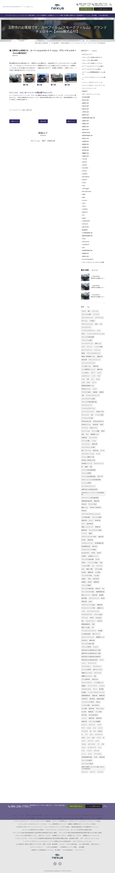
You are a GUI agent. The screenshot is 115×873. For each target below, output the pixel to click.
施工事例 (101, 689)
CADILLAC (85, 224)
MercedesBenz (95, 705)
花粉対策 (95, 392)
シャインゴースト (86, 444)
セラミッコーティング (87, 350)
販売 (89, 311)
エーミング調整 (95, 431)
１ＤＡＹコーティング (94, 598)
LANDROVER (86, 221)
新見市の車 (85, 138)
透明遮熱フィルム (100, 637)
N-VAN (95, 757)
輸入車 (102, 598)
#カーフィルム (35, 141)
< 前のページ (15, 121)
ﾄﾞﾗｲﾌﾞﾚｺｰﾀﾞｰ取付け (86, 392)
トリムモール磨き (86, 565)
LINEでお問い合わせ (86, 9)
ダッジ (83, 523)
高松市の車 (101, 757)
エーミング (89, 346)
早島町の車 (97, 527)
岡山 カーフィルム (86, 450)
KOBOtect (84, 510)
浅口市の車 (85, 227)
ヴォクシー (84, 724)
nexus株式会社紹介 (86, 634)
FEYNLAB (84, 504)
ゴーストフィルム (86, 431)
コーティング (97, 350)
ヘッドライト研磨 (98, 346)
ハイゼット (89, 750)
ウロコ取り (96, 575)
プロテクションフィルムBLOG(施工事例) (91, 479)
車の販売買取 (86, 97)
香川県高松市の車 (86, 546)
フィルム (94, 440)
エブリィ (84, 741)
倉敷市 (86, 466)
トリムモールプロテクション (88, 408)
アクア (83, 728)
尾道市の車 (85, 256)
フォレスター (100, 772)
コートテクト (96, 314)
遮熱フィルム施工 (86, 627)
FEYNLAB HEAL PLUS (98, 421)
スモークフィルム (99, 317)
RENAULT (85, 212)
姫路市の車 (92, 640)
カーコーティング (92, 663)
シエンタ (89, 728)
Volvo (84, 203)
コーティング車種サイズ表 (88, 457)
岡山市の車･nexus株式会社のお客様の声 (91, 656)
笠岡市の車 (84, 721)
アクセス (84, 311)
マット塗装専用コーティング (88, 369)
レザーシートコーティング (88, 637)
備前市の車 (85, 115)
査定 (95, 676)
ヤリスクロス (85, 731)
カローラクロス (91, 744)
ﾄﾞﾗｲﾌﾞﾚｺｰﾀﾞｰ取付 (92, 504)
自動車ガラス (100, 608)
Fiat (83, 215)
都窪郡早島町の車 (87, 135)
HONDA (84, 165)
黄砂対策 (101, 392)
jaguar (84, 218)
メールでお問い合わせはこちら (103, 9)
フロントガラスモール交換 (95, 530)
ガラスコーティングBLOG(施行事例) (90, 497)
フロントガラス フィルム (88, 453)
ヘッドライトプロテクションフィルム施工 (93, 78)
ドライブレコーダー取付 (87, 418)
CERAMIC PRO (100, 411)
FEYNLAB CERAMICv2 (95, 507)
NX (90, 731)
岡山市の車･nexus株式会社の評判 (89, 660)
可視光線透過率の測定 (87, 757)
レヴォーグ (92, 772)
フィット (84, 754)
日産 (88, 379)
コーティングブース (92, 685)
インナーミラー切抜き (93, 562)
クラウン (99, 737)
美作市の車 (85, 129)
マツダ (98, 376)
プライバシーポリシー (87, 682)
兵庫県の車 (85, 147)
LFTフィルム (84, 320)
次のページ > (71, 121)
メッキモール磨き (86, 705)
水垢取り (84, 579)
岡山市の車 (85, 100)
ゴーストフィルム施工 (87, 340)
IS (82, 734)
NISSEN (92, 617)
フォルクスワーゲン (86, 327)
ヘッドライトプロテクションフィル (96, 692)
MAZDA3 (100, 731)
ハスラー (97, 741)
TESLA (84, 206)
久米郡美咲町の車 (87, 233)
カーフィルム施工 (86, 440)
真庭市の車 (85, 126)
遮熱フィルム (98, 343)
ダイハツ (93, 372)
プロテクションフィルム (87, 324)
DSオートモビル (100, 708)
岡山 (91, 466)
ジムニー (84, 747)
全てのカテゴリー (87, 54)
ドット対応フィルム (86, 366)
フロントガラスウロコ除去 (88, 591)
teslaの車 (84, 711)
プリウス (102, 450)
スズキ (83, 382)
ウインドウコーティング (89, 88)
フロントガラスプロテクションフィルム (91, 514)
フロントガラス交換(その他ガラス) (92, 57)
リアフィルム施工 (98, 614)
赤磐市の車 (85, 123)
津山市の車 (85, 106)
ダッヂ (83, 346)
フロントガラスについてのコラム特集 (93, 262)
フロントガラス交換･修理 (87, 559)
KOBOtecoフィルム (86, 424)
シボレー (99, 372)
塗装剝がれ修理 (100, 698)
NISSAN (84, 162)
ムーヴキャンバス (92, 747)
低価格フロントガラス (87, 673)
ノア (98, 744)
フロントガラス (97, 673)
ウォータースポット (86, 666)
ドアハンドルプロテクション (93, 353)
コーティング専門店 (86, 483)
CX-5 (94, 731)
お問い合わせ (95, 679)
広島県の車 (85, 141)
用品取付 (84, 91)
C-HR (102, 744)
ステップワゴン (97, 754)
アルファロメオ (85, 415)
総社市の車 (85, 109)
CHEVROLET (85, 244)
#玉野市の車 (51, 141)
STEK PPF (100, 476)
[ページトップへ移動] (105, 806)
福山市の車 (95, 450)
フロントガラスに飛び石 (87, 763)
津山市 (101, 424)
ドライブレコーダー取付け (88, 702)
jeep (83, 247)
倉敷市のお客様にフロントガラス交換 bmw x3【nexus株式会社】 (93, 767)
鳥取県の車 (85, 144)
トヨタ (83, 611)
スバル (83, 379)
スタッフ (95, 689)
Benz (87, 434)
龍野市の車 (91, 718)
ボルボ (88, 382)
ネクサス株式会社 (86, 679)
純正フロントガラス (97, 669)
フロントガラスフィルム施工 (88, 447)
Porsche (84, 200)
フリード (90, 754)
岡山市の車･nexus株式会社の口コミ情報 (91, 650)
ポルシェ (91, 520)
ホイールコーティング (87, 405)
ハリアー (99, 724)
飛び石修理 (84, 598)
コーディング (99, 565)
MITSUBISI (84, 715)
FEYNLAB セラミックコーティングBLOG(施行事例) (93, 493)
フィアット (84, 533)
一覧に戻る (43, 121)
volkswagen (85, 188)
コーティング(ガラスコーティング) (92, 82)
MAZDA (84, 179)
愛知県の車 (99, 604)
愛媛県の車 (85, 153)
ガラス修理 (84, 708)
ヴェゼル (84, 744)
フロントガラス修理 (96, 517)
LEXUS (84, 182)
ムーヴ (83, 750)
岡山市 (102, 431)
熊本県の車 (98, 718)
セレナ (91, 734)
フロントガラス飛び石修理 (90, 60)
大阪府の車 (94, 695)
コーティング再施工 (86, 585)
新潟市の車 (84, 601)
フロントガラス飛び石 (87, 760)
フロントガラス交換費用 (94, 721)
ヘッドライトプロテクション (88, 330)
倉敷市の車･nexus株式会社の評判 (89, 489)
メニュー (84, 663)
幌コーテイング (96, 634)
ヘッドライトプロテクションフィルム (95, 333)
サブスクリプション (90, 621)
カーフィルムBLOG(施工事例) (88, 476)
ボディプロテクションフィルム (91, 94)
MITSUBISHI (85, 177)
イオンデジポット (97, 666)
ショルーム (101, 685)
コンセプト (95, 647)
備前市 (90, 533)
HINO (84, 238)
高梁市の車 (85, 120)
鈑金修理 (84, 230)
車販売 (83, 353)
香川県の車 (85, 150)
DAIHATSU (85, 168)
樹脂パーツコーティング (87, 527)
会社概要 (100, 630)
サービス (102, 660)
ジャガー (95, 389)
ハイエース (84, 718)
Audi (83, 185)
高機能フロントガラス (87, 676)
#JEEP (44, 141)
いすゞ (92, 379)
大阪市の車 (85, 156)
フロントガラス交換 (86, 314)
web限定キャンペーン (93, 556)
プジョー (94, 382)
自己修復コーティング (87, 463)
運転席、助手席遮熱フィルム (88, 356)
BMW (84, 194)
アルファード (92, 724)
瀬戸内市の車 (86, 132)
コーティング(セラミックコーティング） (94, 85)
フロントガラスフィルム (87, 317)
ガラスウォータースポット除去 (89, 536)
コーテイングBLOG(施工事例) (88, 470)
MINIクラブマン (93, 428)
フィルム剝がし (85, 372)
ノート (86, 734)
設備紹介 (84, 685)
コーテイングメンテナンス (93, 611)
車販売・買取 (89, 569)
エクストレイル (98, 734)
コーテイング (85, 428)
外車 (101, 562)
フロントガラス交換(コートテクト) (92, 63)
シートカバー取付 (99, 415)
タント (99, 747)
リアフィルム (85, 617)
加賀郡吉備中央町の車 (88, 118)
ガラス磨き (97, 572)
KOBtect (98, 702)
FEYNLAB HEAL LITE (86, 421)
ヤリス (94, 728)
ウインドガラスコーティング (88, 486)
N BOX (83, 737)
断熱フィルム (85, 507)
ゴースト (98, 453)
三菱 (83, 395)
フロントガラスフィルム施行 (88, 398)
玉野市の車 (29, 110)
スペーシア (90, 741)
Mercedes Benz (86, 191)
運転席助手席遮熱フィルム (88, 385)
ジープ (93, 376)
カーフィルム (95, 311)
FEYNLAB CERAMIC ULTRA (88, 460)
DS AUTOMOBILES (87, 259)
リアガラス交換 (98, 569)
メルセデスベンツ (86, 376)
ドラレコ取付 (98, 711)
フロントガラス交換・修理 (88, 643)
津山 (83, 621)
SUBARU (84, 174)
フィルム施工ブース (98, 682)
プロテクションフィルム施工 (88, 604)
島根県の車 (85, 253)
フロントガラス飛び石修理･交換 (89, 402)
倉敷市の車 (85, 103)
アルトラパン (85, 772)
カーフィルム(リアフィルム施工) (17, 110)
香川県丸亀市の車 (99, 543)
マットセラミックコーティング (89, 630)
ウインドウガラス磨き (87, 575)
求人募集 (84, 692)
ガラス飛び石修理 (86, 517)
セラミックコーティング (94, 359)
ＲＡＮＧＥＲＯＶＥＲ (87, 614)
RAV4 (93, 737)
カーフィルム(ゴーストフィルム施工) (92, 66)
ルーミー (100, 728)
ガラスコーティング (98, 463)
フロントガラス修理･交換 (87, 588)
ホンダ (98, 330)
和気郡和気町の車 (87, 250)
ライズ (88, 737)
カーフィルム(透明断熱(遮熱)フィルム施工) (93, 73)
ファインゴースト (93, 437)
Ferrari (98, 379)
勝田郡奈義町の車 (87, 236)
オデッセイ (96, 750)
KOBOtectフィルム (86, 389)
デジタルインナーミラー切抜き (89, 549)
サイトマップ (80, 850)
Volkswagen (98, 617)
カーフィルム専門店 (86, 669)
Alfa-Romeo (85, 241)
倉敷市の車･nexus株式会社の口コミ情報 (91, 653)
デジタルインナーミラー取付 (88, 608)
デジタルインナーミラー (87, 543)
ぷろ (93, 565)
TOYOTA (84, 159)
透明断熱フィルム (95, 434)
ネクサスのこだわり (86, 689)
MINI (83, 197)
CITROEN (84, 209)
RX (103, 737)
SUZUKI (84, 171)
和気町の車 (90, 711)
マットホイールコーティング (92, 395)
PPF (93, 627)
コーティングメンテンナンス (88, 363)
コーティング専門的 (86, 473)
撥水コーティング (86, 595)
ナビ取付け (92, 320)
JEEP (92, 415)
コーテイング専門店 (86, 647)
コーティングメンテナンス (88, 411)
